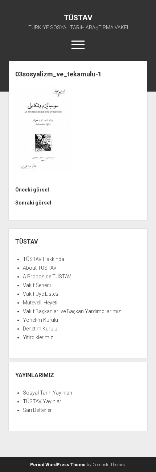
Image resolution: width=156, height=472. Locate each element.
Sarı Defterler (37, 410)
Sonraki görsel (33, 203)
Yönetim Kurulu (40, 320)
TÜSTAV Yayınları (42, 401)
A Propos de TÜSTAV (47, 276)
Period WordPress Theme (58, 464)
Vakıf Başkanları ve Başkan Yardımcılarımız (72, 311)
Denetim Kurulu (40, 329)
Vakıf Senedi (37, 285)
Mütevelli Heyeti (40, 302)
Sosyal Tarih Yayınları (47, 393)
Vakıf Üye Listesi (41, 294)
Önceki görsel (32, 190)
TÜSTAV (78, 17)
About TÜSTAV (40, 268)
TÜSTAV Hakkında (43, 259)
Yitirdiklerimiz (38, 337)
